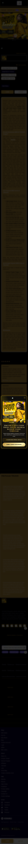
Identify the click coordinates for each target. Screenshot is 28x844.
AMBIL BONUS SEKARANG (14, 444)
